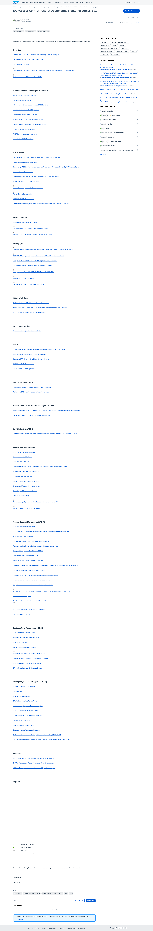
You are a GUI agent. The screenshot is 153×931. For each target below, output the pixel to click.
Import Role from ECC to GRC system (25, 647)
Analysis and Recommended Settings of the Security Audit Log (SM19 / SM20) (37, 735)
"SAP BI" (114, 45)
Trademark (62, 928)
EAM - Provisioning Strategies (22, 696)
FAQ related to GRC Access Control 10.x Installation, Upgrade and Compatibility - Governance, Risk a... (44, 70)
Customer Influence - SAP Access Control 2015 (27, 77)
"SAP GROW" (125, 48)
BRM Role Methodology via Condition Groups (27, 668)
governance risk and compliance (32, 893)
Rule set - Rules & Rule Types (22, 457)
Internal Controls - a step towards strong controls (28, 119)
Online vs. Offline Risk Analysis (22, 476)
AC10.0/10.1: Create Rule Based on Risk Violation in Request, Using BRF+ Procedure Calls (41, 531)
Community (24, 2)
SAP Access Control (18, 31)
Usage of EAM (17, 691)
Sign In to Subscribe (131, 11)
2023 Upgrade (104, 54)
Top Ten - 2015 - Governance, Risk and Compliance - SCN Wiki (32, 234)
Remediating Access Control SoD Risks (25, 114)
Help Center (79, 2)
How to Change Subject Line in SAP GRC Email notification (31, 541)
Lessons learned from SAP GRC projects (26, 110)
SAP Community (17, 7)
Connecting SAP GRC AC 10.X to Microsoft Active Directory (31, 359)
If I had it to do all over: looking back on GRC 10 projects (30, 105)
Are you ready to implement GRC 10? (24, 95)
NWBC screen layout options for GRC (24, 162)
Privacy (28, 928)
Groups (49, 2)
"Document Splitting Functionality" (119, 42)
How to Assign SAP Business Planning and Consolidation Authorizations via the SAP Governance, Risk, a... (45, 433)
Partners (65, 2)
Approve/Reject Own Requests (23, 536)
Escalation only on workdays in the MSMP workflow (29, 312)
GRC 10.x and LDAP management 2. (24, 369)
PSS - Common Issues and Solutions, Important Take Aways (29, 609)
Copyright (43, 928)
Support (69, 928)
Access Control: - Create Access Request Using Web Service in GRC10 (32, 580)
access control (17, 893)
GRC (66, 893)
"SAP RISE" (133, 51)
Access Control (114, 54)
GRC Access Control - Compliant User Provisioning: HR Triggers (32, 265)
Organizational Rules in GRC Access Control (26, 486)
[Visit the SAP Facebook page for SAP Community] (116, 928)
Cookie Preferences (79, 928)
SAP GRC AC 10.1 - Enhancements (23, 199)
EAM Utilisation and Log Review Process (26, 701)
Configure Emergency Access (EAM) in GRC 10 (27, 715)
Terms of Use (35, 928)
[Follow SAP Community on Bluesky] (119, 928)
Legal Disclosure (52, 928)
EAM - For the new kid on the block (24, 686)
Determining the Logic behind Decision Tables (27, 331)
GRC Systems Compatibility (21, 64)
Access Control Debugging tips (22, 194)
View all (102, 154)
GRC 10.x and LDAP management (23, 364)
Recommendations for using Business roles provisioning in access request (36, 546)
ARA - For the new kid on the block (24, 452)
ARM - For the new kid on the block (24, 526)
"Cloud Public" (104, 42)
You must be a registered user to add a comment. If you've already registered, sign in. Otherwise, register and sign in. (52, 916)
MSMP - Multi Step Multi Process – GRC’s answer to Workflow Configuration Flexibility (40, 307)
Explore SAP (128, 2)
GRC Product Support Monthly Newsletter (26, 222)
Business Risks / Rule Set (21, 462)
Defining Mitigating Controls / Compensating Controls (29, 124)
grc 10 (71, 893)
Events (72, 2)
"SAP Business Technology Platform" (109, 48)
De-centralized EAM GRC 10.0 (22, 720)
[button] (131, 22)
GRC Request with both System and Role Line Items (29, 570)
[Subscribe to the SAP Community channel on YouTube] (122, 928)
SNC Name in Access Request (22, 614)
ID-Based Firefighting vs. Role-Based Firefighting (28, 706)
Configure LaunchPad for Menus (23, 172)
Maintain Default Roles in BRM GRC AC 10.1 (26, 637)
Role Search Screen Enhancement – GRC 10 (26, 555)
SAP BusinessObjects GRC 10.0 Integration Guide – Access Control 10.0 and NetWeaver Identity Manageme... (47, 410)
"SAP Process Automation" (107, 51)
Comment (20, 919)
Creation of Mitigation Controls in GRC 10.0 (26, 481)
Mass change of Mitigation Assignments (25, 491)
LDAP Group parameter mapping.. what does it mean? (29, 354)
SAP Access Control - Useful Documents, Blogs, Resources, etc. (55, 10)
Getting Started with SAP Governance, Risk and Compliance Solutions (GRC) (36, 54)
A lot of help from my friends (22, 100)
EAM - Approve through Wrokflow (23, 725)
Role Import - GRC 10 (20, 642)
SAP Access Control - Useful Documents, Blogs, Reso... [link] (87, 7)
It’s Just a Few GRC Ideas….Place (23, 139)
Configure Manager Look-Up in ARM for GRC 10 (28, 551)
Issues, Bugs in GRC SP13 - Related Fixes (26, 181)
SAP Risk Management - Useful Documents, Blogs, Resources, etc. (33, 763)
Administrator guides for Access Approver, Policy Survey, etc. (32, 387)
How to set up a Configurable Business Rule (26, 471)
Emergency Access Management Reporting (26, 730)
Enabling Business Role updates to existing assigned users (31, 658)
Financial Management (42, 7)
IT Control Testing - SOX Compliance (24, 129)
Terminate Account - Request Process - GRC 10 (28, 560)
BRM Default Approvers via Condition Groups (27, 663)
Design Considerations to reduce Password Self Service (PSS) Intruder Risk (33, 585)
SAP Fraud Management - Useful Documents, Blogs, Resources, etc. (34, 768)
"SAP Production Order (122, 51)
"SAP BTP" (122, 45)
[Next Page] (59, 910)
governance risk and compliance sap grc (52, 893)
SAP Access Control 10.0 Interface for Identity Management (31, 415)
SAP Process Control (31, 31)
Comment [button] (90, 900)
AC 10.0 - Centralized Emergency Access (25, 710)
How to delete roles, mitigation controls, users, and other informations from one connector (41, 204)
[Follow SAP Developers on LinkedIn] (126, 928)
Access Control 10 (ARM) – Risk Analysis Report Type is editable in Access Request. (35, 575)
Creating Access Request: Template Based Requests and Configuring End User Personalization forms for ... (46, 565)
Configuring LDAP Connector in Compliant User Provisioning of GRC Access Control (39, 349)
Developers (57, 2)
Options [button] (124, 14)
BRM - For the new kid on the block (24, 632)
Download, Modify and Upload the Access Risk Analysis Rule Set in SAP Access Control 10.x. (42, 466)
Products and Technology (37, 2)
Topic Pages (88, 2)
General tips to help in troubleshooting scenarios (28, 188)
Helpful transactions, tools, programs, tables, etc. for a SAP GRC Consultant (36, 157)
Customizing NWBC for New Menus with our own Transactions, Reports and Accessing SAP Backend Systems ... (47, 167)
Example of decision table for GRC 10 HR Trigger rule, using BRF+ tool (35, 261)
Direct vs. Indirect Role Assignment (22, 596)
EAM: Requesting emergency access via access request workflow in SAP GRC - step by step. (42, 739)
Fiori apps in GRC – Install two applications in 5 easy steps (31, 392)
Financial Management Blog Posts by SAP (114, 85)
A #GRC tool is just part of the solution (25, 134)
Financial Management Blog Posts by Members (61, 7)
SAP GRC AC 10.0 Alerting (21, 495)
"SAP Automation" (105, 45)
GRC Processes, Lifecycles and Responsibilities (28, 59)
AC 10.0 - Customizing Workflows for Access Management (31, 303)
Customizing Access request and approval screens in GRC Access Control (36, 176)
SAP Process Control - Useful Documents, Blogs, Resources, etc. (33, 758)
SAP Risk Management (43, 31)
